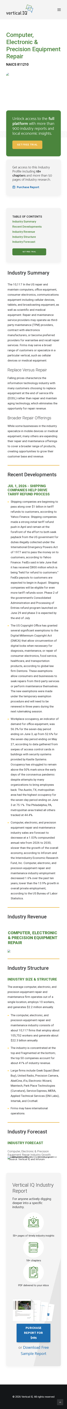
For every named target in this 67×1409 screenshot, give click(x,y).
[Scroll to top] (60, 1402)
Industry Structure (24, 236)
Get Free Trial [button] (27, 145)
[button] (59, 9)
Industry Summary (24, 221)
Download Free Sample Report (35, 1350)
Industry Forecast (23, 241)
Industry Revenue (23, 231)
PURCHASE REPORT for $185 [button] (34, 1333)
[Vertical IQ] (19, 10)
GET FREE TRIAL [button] (29, 252)
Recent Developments (27, 226)
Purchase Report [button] (28, 187)
